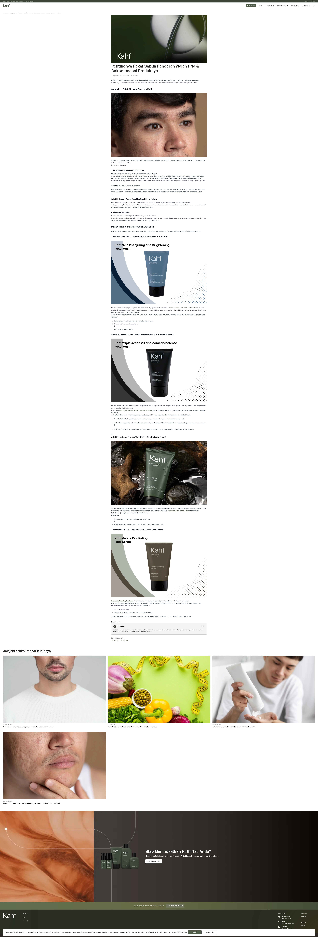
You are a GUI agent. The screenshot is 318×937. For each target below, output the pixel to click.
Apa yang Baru (13, 13)
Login (307, 1)
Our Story (270, 6)
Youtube (303, 925)
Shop (260, 6)
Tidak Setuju (209, 932)
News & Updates (282, 6)
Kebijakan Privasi (182, 932)
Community (295, 6)
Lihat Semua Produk (153, 861)
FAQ (24, 917)
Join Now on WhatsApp (175, 905)
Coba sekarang (29, 1)
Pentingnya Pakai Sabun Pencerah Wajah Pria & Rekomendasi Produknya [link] (42, 13)
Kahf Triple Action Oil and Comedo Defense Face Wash (135, 410)
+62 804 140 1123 (286, 918)
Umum (20, 13)
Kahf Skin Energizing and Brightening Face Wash (182, 308)
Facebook (303, 922)
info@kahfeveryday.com (288, 923)
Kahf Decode (251, 6)
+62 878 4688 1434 (287, 928)
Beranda (5, 13)
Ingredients (306, 6)
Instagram (303, 916)
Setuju (194, 932)
